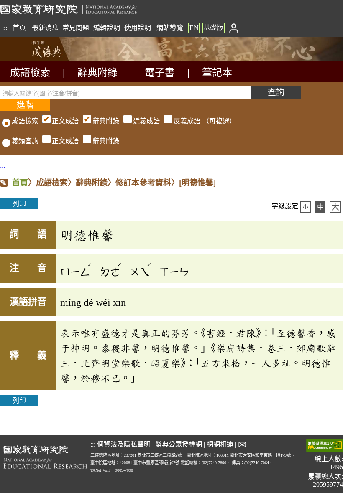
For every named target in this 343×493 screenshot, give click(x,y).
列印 (19, 203)
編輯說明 (106, 27)
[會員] (233, 28)
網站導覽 (169, 27)
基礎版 (213, 27)
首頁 (19, 27)
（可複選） (144, 121)
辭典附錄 (97, 72)
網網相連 (220, 444)
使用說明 (137, 27)
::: (4, 27)
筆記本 (217, 72)
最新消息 (45, 27)
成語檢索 (30, 72)
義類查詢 (25, 141)
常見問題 (75, 27)
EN (194, 27)
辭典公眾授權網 (178, 444)
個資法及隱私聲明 (124, 444)
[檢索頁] (42, 59)
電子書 (160, 72)
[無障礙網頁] (324, 446)
